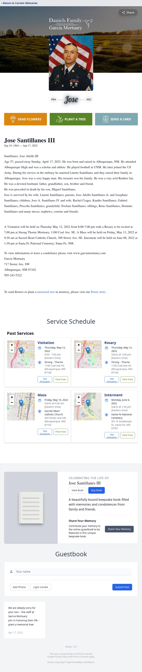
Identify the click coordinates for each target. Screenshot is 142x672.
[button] (21, 350)
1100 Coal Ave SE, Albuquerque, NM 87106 (55, 369)
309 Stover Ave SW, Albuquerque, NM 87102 (55, 421)
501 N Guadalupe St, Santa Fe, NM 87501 (121, 425)
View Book (77, 490)
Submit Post (122, 587)
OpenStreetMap (74, 662)
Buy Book (96, 490)
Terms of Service (80, 656)
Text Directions (45, 380)
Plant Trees (60, 379)
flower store (98, 292)
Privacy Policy (61, 656)
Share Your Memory (119, 529)
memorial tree (46, 292)
